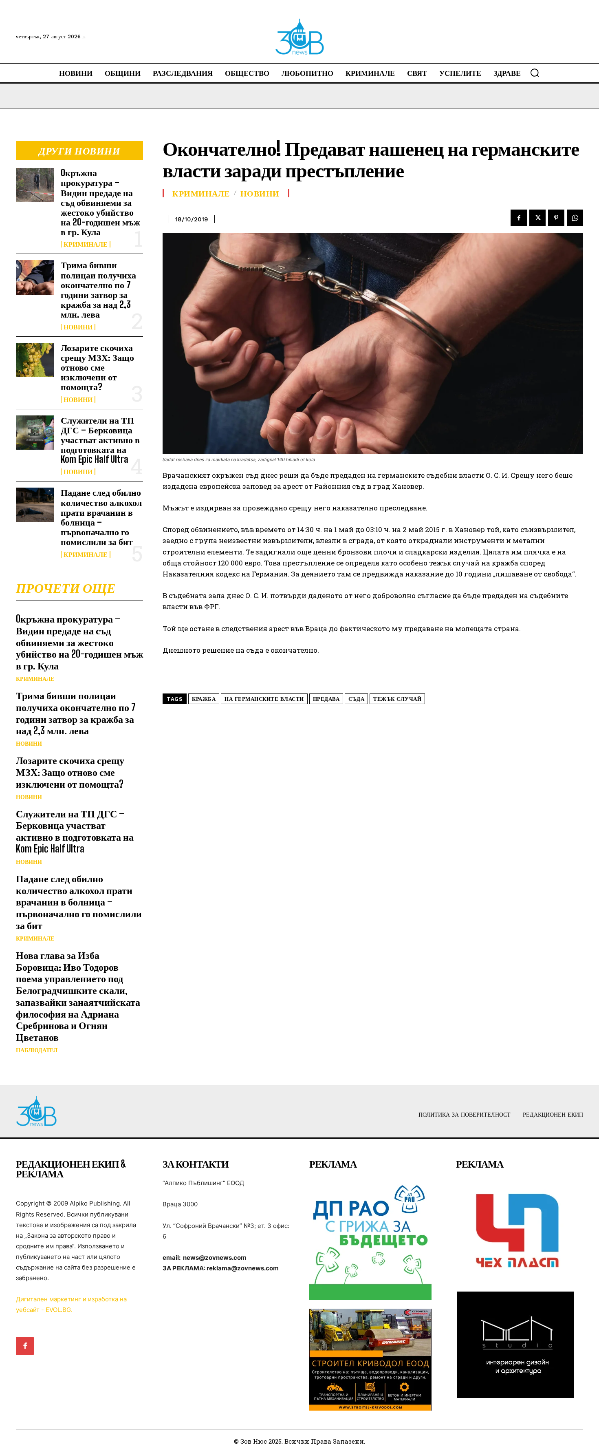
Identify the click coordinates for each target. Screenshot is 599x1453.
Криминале (86, 244)
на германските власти (264, 699)
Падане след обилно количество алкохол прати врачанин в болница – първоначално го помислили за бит (101, 517)
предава (326, 699)
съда (356, 699)
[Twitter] (537, 218)
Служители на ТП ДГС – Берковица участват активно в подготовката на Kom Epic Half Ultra (100, 440)
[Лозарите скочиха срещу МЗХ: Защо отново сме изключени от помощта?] (35, 360)
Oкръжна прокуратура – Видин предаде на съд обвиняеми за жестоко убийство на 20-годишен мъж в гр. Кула (100, 202)
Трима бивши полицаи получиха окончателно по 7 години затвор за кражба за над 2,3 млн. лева (98, 289)
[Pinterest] (556, 218)
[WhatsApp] (575, 218)
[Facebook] (519, 218)
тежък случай (397, 699)
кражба (204, 699)
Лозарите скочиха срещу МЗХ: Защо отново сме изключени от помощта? (97, 367)
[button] (534, 72)
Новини (78, 327)
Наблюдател (36, 1050)
